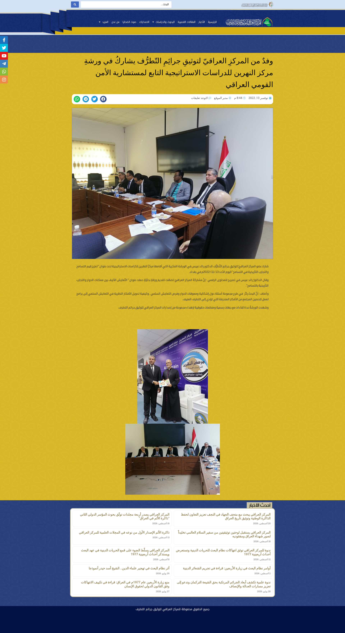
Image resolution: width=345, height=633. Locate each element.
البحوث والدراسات (165, 22)
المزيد (105, 22)
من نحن (115, 22)
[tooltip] (4, 40)
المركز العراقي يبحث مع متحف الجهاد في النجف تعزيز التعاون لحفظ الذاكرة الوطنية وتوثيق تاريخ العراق (226, 516)
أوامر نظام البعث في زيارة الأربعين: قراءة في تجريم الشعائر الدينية (227, 568)
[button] (103, 99)
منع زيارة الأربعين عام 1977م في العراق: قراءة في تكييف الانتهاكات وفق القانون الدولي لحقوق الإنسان (125, 584)
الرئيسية (212, 22)
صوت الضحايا (129, 22)
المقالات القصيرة (187, 22)
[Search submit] (75, 4)
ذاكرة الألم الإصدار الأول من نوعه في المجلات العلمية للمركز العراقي (124, 532)
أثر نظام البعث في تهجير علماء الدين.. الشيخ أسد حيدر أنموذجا (129, 568)
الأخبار (202, 22)
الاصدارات (144, 22)
